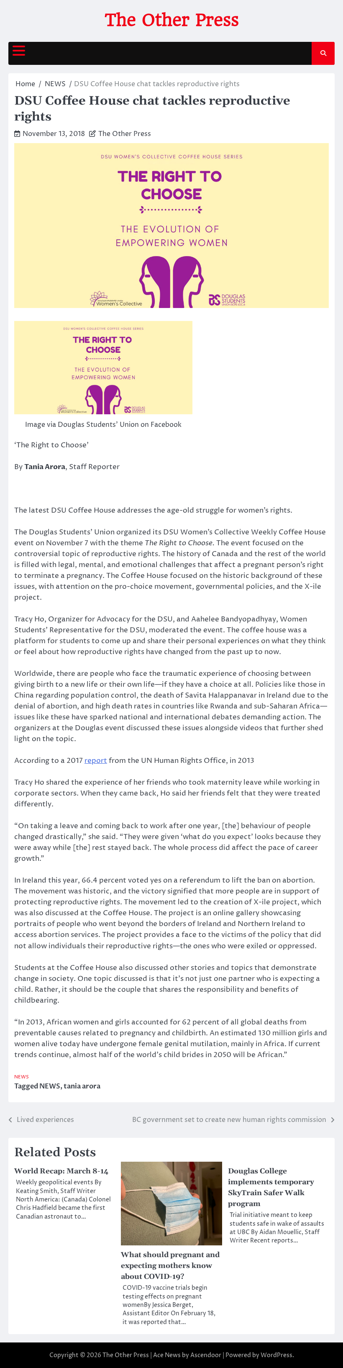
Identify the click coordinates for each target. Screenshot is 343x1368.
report (95, 761)
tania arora (82, 1086)
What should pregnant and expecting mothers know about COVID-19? (170, 1265)
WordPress (276, 1355)
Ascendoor (205, 1355)
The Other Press (172, 20)
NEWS (21, 1077)
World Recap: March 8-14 (61, 1171)
